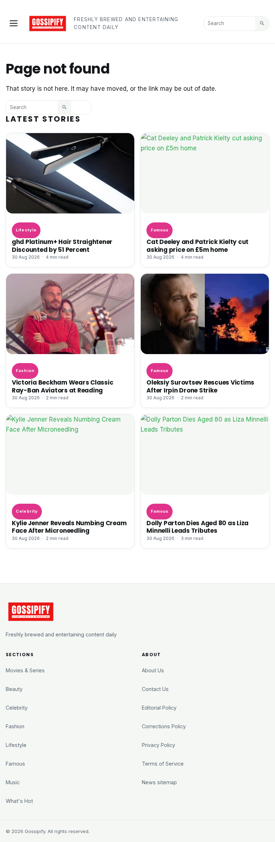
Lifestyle (26, 229)
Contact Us (155, 689)
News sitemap (159, 782)
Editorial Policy (159, 708)
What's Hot (19, 801)
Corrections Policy (164, 726)
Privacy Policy (158, 745)
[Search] (262, 23)
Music (13, 782)
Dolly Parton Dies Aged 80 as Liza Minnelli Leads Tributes (197, 527)
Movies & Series (25, 670)
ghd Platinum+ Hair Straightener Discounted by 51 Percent (62, 245)
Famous (160, 229)
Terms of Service (163, 764)
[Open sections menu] (13, 23)
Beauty (14, 689)
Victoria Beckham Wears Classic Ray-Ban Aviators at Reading (62, 386)
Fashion (25, 370)
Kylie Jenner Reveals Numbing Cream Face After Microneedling (69, 527)
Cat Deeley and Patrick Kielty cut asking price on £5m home (197, 245)
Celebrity (27, 511)
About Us (153, 670)
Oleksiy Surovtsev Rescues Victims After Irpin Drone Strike (200, 386)
